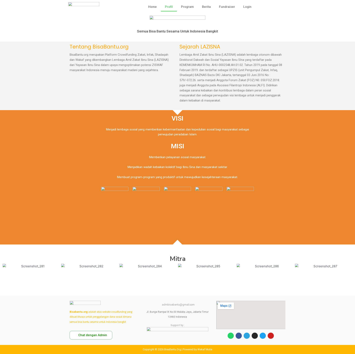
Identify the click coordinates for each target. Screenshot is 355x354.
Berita (206, 7)
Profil (169, 7)
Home (152, 7)
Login (247, 7)
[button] (91, 335)
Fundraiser (227, 7)
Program (187, 7)
